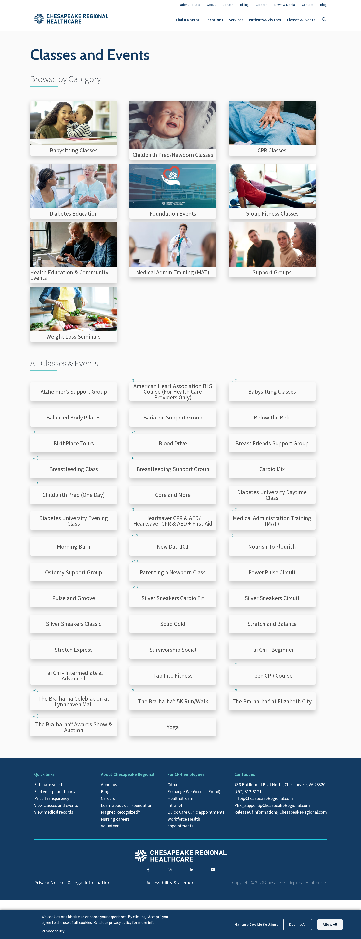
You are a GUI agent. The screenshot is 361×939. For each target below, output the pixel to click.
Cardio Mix (272, 469)
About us (109, 784)
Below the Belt (272, 417)
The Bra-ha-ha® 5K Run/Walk (173, 701)
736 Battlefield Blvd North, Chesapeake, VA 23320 (279, 784)
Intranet (174, 805)
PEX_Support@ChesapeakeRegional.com (272, 805)
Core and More (173, 495)
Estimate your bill (50, 784)
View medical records (53, 812)
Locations (214, 19)
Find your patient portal (55, 791)
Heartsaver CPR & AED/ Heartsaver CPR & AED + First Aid (172, 520)
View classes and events (56, 805)
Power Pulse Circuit (272, 572)
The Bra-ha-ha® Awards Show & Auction (73, 727)
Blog (105, 791)
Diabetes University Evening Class (73, 520)
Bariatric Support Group (172, 417)
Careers (108, 798)
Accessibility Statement (171, 883)
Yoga (173, 727)
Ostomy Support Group (73, 572)
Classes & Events (301, 19)
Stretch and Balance (272, 624)
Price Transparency (51, 798)
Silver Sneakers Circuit (272, 598)
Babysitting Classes (272, 391)
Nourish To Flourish (272, 546)
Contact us (244, 774)
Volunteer (110, 826)
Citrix (172, 784)
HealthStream (180, 798)
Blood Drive (173, 443)
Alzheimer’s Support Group (74, 391)
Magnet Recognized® (120, 812)
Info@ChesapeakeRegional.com (263, 798)
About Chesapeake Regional (127, 774)
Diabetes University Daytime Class (272, 495)
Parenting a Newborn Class (173, 572)
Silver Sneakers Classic (73, 624)
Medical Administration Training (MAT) (272, 520)
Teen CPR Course (271, 675)
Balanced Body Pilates (73, 417)
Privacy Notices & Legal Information (72, 883)
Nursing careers (115, 819)
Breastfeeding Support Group (173, 469)
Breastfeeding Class (73, 469)
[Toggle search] (324, 19)
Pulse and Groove (73, 598)
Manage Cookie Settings (256, 924)
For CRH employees (186, 774)
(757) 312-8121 (248, 791)
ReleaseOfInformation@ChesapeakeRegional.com (280, 812)
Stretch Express (74, 649)
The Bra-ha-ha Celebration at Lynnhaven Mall (73, 701)
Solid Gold (172, 624)
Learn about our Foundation (126, 805)
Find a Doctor (187, 19)
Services (236, 19)
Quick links (44, 774)
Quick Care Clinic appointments (195, 812)
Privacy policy (53, 930)
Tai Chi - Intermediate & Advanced (73, 675)
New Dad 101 (173, 546)
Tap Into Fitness (173, 675)
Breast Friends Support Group (272, 443)
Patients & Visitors (265, 19)
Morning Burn (73, 546)
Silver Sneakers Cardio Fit (172, 598)
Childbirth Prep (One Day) (73, 495)
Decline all (297, 924)
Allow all (330, 924)
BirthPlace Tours (74, 443)
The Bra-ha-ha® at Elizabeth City (272, 701)
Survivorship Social (172, 649)
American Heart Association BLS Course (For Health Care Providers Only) (172, 391)
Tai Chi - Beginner (272, 649)
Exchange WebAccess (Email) (193, 791)
